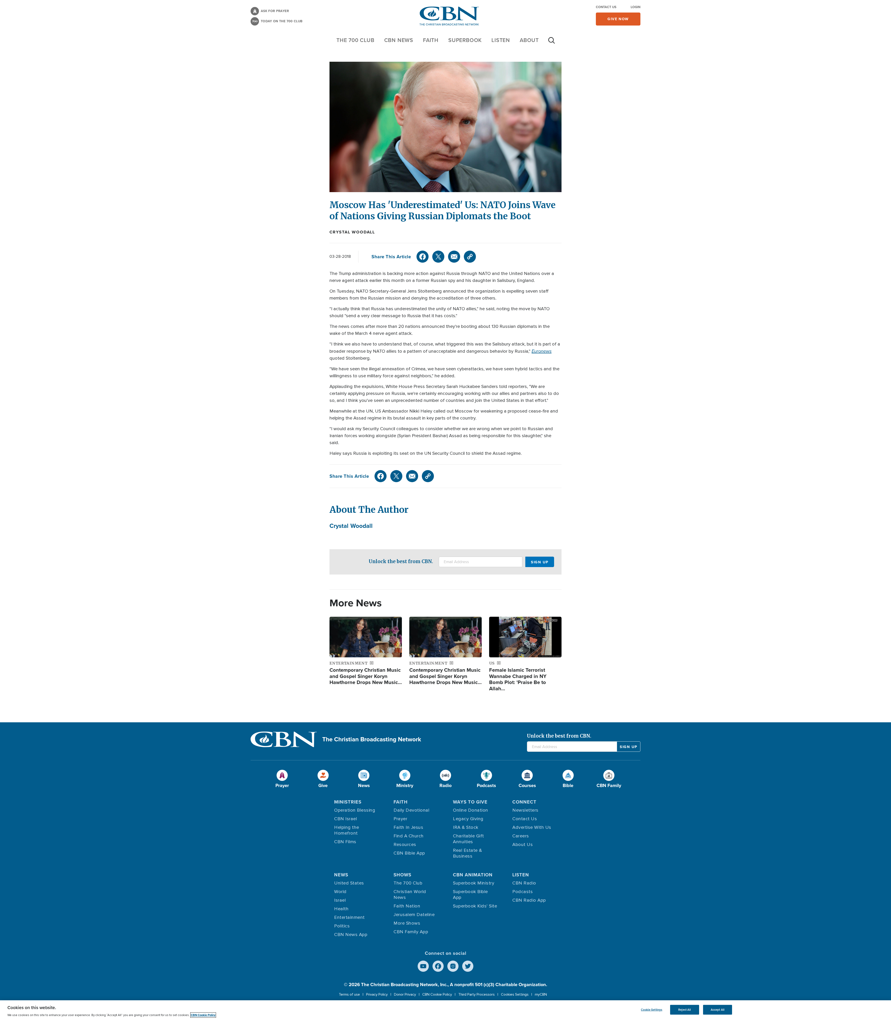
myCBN (541, 994)
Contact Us (606, 7)
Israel (340, 900)
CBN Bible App (409, 853)
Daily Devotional (411, 810)
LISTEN (500, 40)
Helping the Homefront (346, 830)
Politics (342, 926)
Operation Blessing (354, 810)
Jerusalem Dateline (414, 914)
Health (341, 909)
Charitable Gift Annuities (468, 839)
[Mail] (454, 257)
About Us (522, 844)
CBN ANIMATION (473, 874)
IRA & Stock (465, 827)
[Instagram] (452, 966)
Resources (405, 844)
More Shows (407, 923)
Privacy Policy (377, 994)
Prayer (400, 819)
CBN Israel (345, 819)
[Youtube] (423, 966)
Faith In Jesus (408, 827)
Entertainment (349, 917)
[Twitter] (438, 257)
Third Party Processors (476, 994)
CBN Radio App (529, 900)
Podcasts (522, 891)
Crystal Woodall (352, 232)
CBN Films (345, 842)
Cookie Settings (651, 1009)
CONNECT (524, 801)
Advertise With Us (531, 827)
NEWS (341, 874)
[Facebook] (422, 257)
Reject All (684, 1009)
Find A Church (409, 836)
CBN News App (350, 934)
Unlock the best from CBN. (401, 561)
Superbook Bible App (470, 894)
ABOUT (529, 40)
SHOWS (402, 874)
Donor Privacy (405, 994)
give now (618, 19)
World (340, 891)
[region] (445, 1010)
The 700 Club (355, 40)
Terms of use (349, 994)
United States (349, 883)
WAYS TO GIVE (470, 801)
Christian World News (410, 894)
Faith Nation (407, 906)
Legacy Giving (468, 819)
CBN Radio (524, 883)
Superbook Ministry (473, 883)
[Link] (470, 257)
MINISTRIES (348, 801)
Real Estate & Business (467, 853)
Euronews (542, 351)
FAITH (431, 40)
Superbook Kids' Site (475, 906)
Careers (520, 836)
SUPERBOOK (465, 40)
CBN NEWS (398, 40)
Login (635, 7)
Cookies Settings (515, 994)
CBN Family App (411, 932)
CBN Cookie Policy (437, 994)
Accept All (717, 1009)
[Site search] (551, 42)
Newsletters (525, 810)
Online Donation (470, 810)
